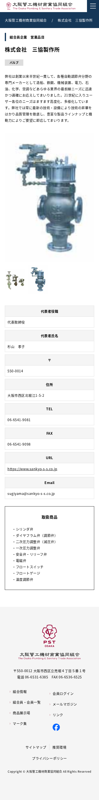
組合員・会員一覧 (27, 702)
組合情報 (20, 691)
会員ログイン (63, 693)
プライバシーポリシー (49, 758)
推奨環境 (59, 747)
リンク (58, 714)
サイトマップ (35, 747)
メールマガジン (65, 704)
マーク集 (20, 723)
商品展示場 (21, 712)
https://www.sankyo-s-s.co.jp (32, 468)
